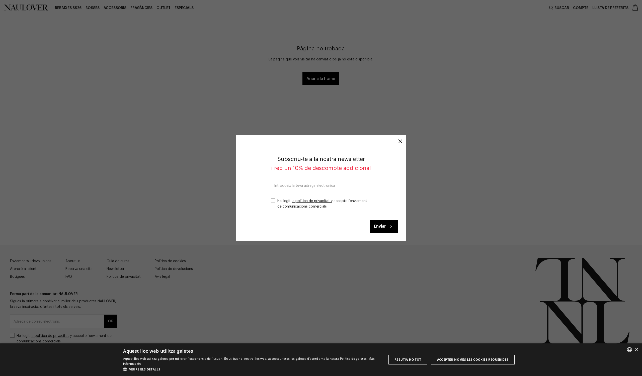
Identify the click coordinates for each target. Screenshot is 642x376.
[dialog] (321, 359)
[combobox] (629, 349)
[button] (251, 369)
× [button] (636, 349)
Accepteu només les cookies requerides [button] (473, 359)
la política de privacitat (311, 201)
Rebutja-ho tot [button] (407, 359)
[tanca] (400, 141)
